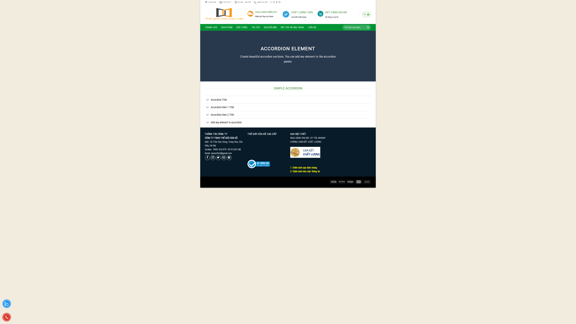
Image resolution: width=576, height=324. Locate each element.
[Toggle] (208, 100)
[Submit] (368, 27)
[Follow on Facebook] (271, 2)
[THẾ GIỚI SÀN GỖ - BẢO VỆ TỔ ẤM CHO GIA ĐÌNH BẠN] (224, 14)
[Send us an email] (279, 2)
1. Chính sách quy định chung (303, 167)
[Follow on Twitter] (277, 2)
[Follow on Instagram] (274, 2)
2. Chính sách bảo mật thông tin (305, 171)
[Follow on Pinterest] (229, 157)
